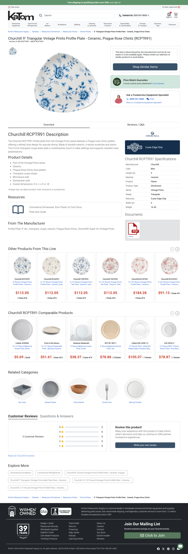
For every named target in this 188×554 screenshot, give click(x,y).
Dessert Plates (50, 402)
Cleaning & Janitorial (92, 25)
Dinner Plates (85, 32)
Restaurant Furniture (108, 25)
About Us (101, 523)
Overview (48, 124)
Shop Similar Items (145, 67)
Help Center (15, 7)
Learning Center (76, 539)
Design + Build (47, 523)
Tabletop (77, 25)
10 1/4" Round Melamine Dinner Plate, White (22, 347)
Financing (73, 529)
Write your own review (145, 445)
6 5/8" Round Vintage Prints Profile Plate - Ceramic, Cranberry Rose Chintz (169, 284)
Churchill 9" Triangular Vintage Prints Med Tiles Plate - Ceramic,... (39, 480)
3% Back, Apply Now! (169, 7)
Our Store (101, 532)
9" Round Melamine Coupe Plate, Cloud (81, 347)
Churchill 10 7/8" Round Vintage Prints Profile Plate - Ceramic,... (102, 480)
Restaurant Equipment (16, 25)
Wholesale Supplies (49, 529)
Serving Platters (135, 402)
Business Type (157, 25)
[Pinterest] (168, 549)
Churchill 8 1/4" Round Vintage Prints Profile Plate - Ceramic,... (38, 488)
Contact (100, 529)
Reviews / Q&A (136, 124)
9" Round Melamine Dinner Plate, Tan (110, 347)
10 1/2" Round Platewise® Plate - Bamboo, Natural (51, 347)
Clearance (172, 25)
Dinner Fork (106, 402)
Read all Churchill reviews (21, 455)
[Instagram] (173, 549)
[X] (163, 549)
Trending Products (49, 539)
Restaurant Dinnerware (51, 32)
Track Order (74, 523)
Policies (72, 535)
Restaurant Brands (49, 526)
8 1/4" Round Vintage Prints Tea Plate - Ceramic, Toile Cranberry (110, 284)
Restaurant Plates (70, 32)
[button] (169, 15)
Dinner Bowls (79, 402)
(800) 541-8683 (137, 99)
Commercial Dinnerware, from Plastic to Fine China (55, 207)
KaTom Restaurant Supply (18, 32)
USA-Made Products (50, 535)
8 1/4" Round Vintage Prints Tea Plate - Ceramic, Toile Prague (81, 284)
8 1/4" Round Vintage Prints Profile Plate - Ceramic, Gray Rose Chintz (52, 284)
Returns (72, 526)
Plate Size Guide (37, 212)
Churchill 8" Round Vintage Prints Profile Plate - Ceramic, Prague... (96, 473)
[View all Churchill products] (152, 134)
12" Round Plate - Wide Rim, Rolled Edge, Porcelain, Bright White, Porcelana (139, 348)
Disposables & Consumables (125, 25)
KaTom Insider (103, 535)
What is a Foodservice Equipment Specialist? (144, 103)
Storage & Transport (142, 25)
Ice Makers (47, 25)
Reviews (100, 539)
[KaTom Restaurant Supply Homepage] (21, 15)
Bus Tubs (22, 402)
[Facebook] (158, 549)
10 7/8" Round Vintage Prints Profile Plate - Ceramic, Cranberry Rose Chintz (139, 284)
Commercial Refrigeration (32, 25)
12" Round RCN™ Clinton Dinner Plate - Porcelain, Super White (169, 348)
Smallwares (62, 25)
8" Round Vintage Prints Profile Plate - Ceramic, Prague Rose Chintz (22, 284)
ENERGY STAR (47, 532)
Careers (100, 526)
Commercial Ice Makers (20, 473)
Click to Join (155, 535)
